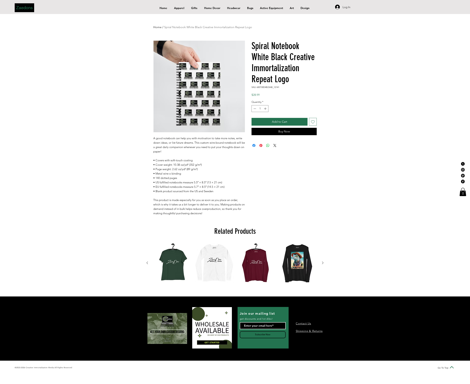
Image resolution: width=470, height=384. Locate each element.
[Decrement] (254, 108)
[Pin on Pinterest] (261, 145)
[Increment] (265, 108)
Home (157, 27)
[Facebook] (463, 181)
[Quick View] (173, 263)
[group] (235, 263)
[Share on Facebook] (254, 145)
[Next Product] (323, 263)
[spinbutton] (260, 108)
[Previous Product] (147, 263)
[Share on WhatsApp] (268, 145)
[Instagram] (463, 170)
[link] (462, 192)
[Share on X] (275, 145)
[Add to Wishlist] (313, 122)
